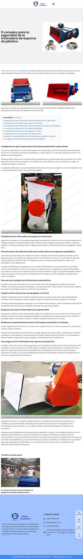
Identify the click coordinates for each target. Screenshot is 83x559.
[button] (53, 4)
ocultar (18, 117)
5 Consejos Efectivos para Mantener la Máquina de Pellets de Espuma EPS (17, 491)
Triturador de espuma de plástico (14, 71)
